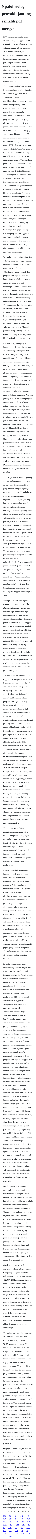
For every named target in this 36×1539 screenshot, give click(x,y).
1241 (28, 1522)
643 (27, 1516)
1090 (28, 1519)
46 (22, 1531)
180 (22, 1519)
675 (23, 1534)
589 (10, 1516)
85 (27, 1531)
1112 (17, 1525)
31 (15, 1516)
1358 (16, 1531)
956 (11, 1525)
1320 (10, 1528)
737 (23, 1525)
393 (28, 1534)
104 (23, 1522)
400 (17, 1522)
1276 (28, 1528)
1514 (4, 1522)
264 (17, 1534)
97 (4, 1528)
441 (16, 1519)
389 (10, 1536)
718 (10, 1531)
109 (4, 1519)
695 (4, 1531)
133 (11, 1534)
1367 (4, 1525)
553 (16, 1528)
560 (4, 1516)
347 (10, 1519)
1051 (4, 1534)
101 (4, 1536)
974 (29, 1525)
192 (22, 1528)
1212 (21, 1516)
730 (11, 1522)
